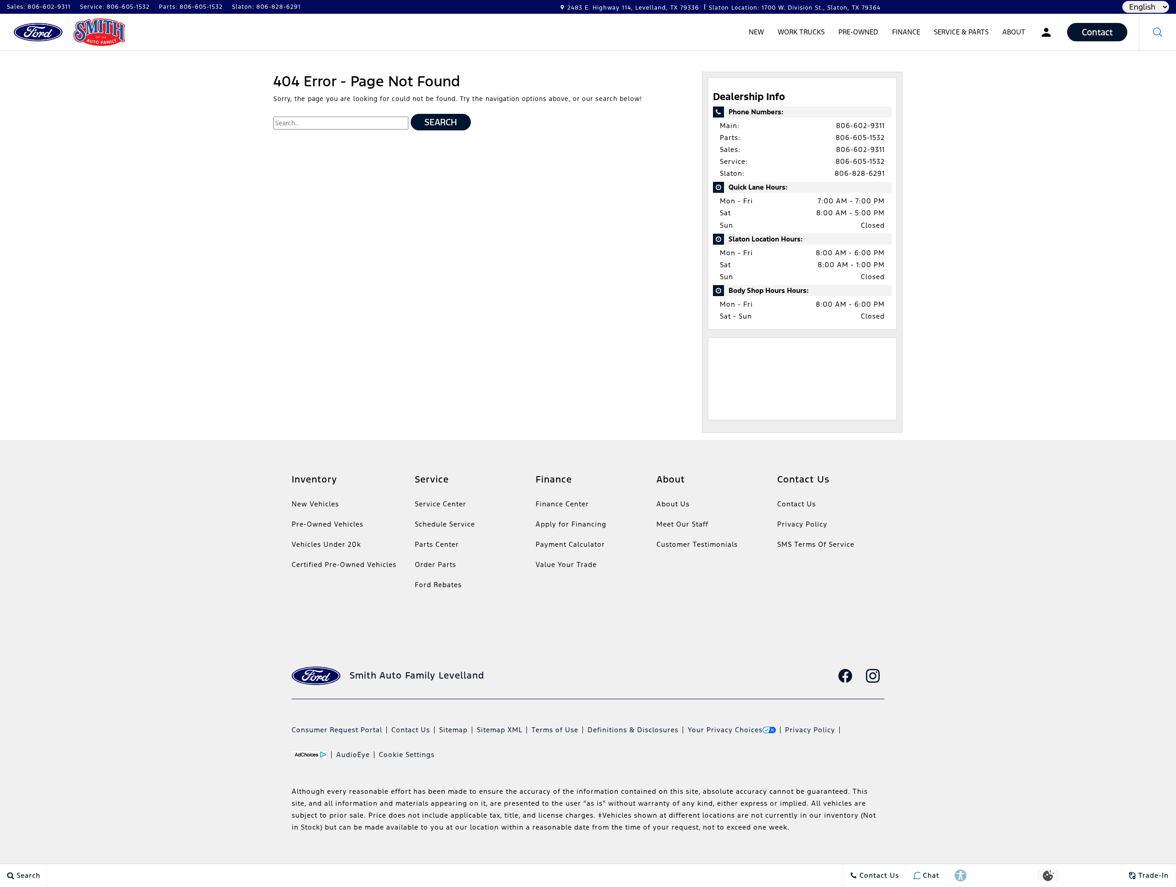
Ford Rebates (438, 584)
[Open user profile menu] (1046, 32)
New (756, 32)
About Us (673, 504)
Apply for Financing (571, 524)
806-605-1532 (860, 137)
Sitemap (453, 729)
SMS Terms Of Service (815, 544)
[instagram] (872, 675)
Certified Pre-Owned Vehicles (344, 564)
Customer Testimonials (697, 544)
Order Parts (435, 564)
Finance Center (562, 504)
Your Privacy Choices (725, 729)
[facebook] (845, 675)
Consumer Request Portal (337, 729)
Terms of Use (554, 729)
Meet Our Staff (682, 524)
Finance (906, 32)
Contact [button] (1097, 32)
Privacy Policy (802, 524)
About (1013, 32)
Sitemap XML (499, 729)
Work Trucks (801, 32)
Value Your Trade (566, 564)
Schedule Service (445, 524)
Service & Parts (961, 32)
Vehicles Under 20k (326, 544)
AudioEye (353, 754)
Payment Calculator (570, 544)
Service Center (440, 504)
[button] (1157, 32)
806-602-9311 (860, 125)
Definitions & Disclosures (633, 729)
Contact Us (796, 504)
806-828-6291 (860, 173)
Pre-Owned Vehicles (327, 524)
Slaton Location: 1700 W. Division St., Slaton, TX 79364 (795, 7)
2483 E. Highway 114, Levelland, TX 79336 (633, 7)
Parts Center (437, 544)
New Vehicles (315, 504)
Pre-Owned (858, 32)
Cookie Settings (407, 754)
